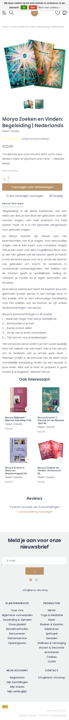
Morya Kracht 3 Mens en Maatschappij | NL (16, 470)
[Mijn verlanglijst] (57, 12)
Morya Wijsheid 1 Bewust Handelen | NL (18, 419)
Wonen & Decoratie (51, 647)
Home (5, 26)
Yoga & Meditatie (52, 615)
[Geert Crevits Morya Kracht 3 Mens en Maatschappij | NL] (18, 450)
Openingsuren (17, 643)
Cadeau (52, 657)
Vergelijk (57, 196)
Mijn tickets (17, 687)
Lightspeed (60, 715)
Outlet (52, 661)
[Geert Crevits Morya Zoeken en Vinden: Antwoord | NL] (51, 450)
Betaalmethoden (17, 629)
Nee (33, 7)
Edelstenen (52, 629)
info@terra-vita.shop (35, 590)
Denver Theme (27, 715)
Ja (24, 7)
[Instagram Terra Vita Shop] (37, 580)
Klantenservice (17, 638)
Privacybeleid (17, 624)
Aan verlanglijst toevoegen (26, 196)
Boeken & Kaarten (51, 624)
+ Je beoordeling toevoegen (34, 512)
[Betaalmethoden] (5, 706)
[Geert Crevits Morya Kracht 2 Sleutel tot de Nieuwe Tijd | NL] (51, 400)
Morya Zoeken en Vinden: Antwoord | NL (49, 470)
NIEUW (52, 610)
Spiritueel (52, 633)
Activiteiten (51, 652)
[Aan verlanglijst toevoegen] (27, 409)
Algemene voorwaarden (17, 615)
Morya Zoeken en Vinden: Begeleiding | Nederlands (37, 26)
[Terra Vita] (34, 12)
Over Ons (17, 610)
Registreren (17, 677)
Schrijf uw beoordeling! (35, 138)
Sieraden (51, 638)
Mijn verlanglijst (17, 691)
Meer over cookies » (49, 7)
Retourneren (17, 633)
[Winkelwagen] (64, 12)
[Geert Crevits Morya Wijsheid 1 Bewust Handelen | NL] (18, 400)
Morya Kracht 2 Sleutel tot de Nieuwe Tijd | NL (51, 420)
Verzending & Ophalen (17, 620)
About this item (13, 203)
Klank (51, 620)
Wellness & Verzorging (52, 643)
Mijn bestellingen (17, 682)
